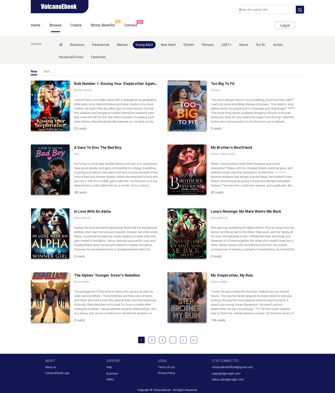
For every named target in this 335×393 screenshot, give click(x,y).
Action (278, 45)
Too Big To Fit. (223, 83)
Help (109, 367)
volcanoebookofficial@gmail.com (232, 367)
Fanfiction (98, 57)
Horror (243, 45)
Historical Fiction (71, 57)
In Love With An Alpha (92, 211)
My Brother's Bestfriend (231, 147)
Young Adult (144, 45)
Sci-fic (260, 45)
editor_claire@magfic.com (228, 379)
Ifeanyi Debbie (219, 281)
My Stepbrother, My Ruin (232, 275)
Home (35, 25)
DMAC (110, 379)
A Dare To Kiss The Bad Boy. (98, 147)
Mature (122, 45)
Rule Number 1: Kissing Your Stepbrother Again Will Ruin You (125, 83)
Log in (285, 25)
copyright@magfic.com (226, 373)
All (60, 45)
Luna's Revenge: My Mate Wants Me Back (246, 211)
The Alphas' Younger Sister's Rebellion (107, 275)
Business (112, 373)
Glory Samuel (82, 218)
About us (50, 367)
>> (193, 340)
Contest (130, 25)
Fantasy (208, 45)
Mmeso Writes (83, 90)
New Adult (168, 45)
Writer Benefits (103, 25)
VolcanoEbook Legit (57, 373)
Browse (55, 25)
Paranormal (100, 45)
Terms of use (166, 367)
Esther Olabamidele (223, 154)
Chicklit (188, 45)
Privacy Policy (166, 373)
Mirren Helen (81, 281)
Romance (77, 45)
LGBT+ (227, 45)
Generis (215, 90)
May (76, 154)
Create (76, 25)
